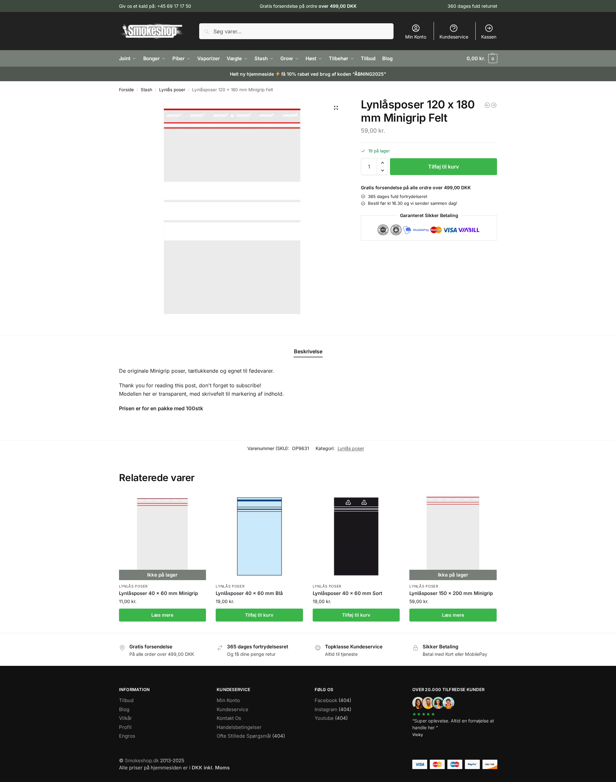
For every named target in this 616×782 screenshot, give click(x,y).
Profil (125, 727)
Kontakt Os (229, 718)
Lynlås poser (172, 89)
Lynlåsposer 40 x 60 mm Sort (347, 593)
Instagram (326, 709)
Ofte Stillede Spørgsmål (244, 736)
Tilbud (126, 700)
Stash (146, 89)
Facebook (326, 700)
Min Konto (415, 36)
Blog (124, 709)
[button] (482, 58)
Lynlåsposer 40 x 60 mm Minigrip (158, 593)
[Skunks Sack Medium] (494, 105)
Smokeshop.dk (142, 760)
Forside (126, 89)
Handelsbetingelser (239, 727)
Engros (127, 736)
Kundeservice (453, 36)
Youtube (324, 718)
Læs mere (162, 615)
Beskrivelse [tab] (308, 351)
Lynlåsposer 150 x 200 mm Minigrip (451, 593)
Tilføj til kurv (443, 166)
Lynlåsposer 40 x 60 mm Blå (249, 593)
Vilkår (125, 718)
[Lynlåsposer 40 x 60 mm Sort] (487, 105)
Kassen (488, 36)
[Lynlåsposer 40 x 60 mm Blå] (259, 536)
